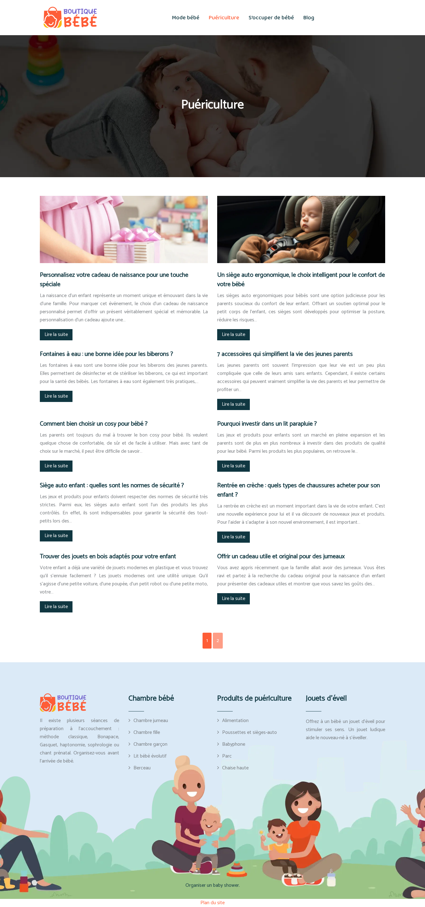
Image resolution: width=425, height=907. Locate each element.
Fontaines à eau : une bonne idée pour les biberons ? (106, 354)
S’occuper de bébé (271, 17)
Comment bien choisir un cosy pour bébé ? (93, 424)
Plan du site (212, 903)
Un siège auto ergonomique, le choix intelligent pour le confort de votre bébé (301, 280)
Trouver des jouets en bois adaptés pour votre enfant (108, 556)
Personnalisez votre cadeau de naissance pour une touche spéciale (114, 280)
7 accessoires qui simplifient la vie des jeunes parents (285, 354)
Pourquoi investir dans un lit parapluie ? (267, 424)
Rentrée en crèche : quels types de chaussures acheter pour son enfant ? (298, 490)
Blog (308, 17)
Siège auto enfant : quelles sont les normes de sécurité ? (112, 485)
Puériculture (224, 17)
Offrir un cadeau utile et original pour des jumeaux (281, 556)
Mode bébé (185, 17)
